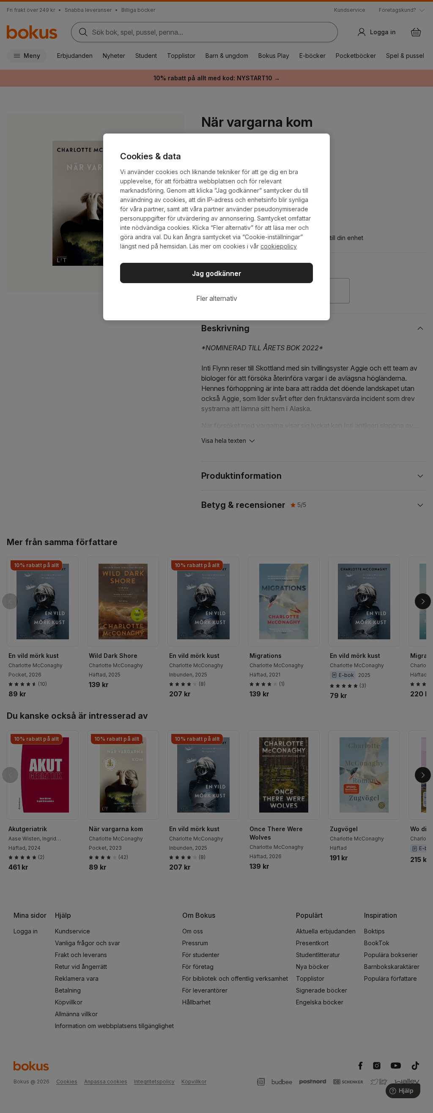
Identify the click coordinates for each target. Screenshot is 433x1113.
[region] (216, 227)
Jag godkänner (216, 273)
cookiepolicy (278, 246)
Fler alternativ (216, 298)
